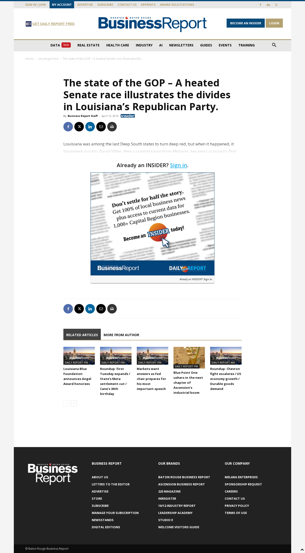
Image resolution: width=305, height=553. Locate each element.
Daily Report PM (76, 362)
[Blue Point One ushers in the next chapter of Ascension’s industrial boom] (189, 358)
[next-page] (74, 403)
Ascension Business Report (181, 484)
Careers (231, 491)
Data (60, 45)
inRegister (167, 498)
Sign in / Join (35, 5)
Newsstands (103, 520)
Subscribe (105, 5)
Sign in (178, 165)
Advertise (85, 5)
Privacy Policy (237, 505)
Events (225, 45)
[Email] (101, 126)
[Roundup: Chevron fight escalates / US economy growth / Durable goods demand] (226, 355)
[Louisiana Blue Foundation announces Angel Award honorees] (79, 355)
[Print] (112, 126)
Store (97, 498)
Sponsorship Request (243, 484)
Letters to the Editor (111, 484)
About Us (100, 477)
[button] (274, 45)
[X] (276, 4)
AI (161, 45)
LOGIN (274, 23)
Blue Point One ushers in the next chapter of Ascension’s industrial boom (188, 382)
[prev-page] (66, 403)
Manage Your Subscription (115, 513)
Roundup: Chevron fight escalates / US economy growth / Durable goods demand (225, 379)
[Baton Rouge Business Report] (152, 24)
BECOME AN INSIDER (245, 23)
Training (246, 45)
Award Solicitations (177, 5)
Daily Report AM (223, 362)
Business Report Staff (83, 116)
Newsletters (181, 45)
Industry (144, 45)
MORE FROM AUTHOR (121, 335)
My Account (62, 5)
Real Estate (88, 45)
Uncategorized (48, 59)
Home (29, 59)
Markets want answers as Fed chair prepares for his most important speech (151, 379)
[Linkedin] (268, 4)
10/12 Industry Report (177, 505)
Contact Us (127, 5)
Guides (206, 45)
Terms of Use (236, 513)
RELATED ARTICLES (82, 335)
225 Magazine (169, 491)
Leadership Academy (175, 513)
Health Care (117, 45)
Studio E (165, 520)
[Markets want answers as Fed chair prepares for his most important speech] (152, 355)
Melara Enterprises (241, 477)
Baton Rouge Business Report (184, 477)
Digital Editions (106, 527)
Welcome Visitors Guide (178, 527)
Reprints (148, 5)
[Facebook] (260, 4)
